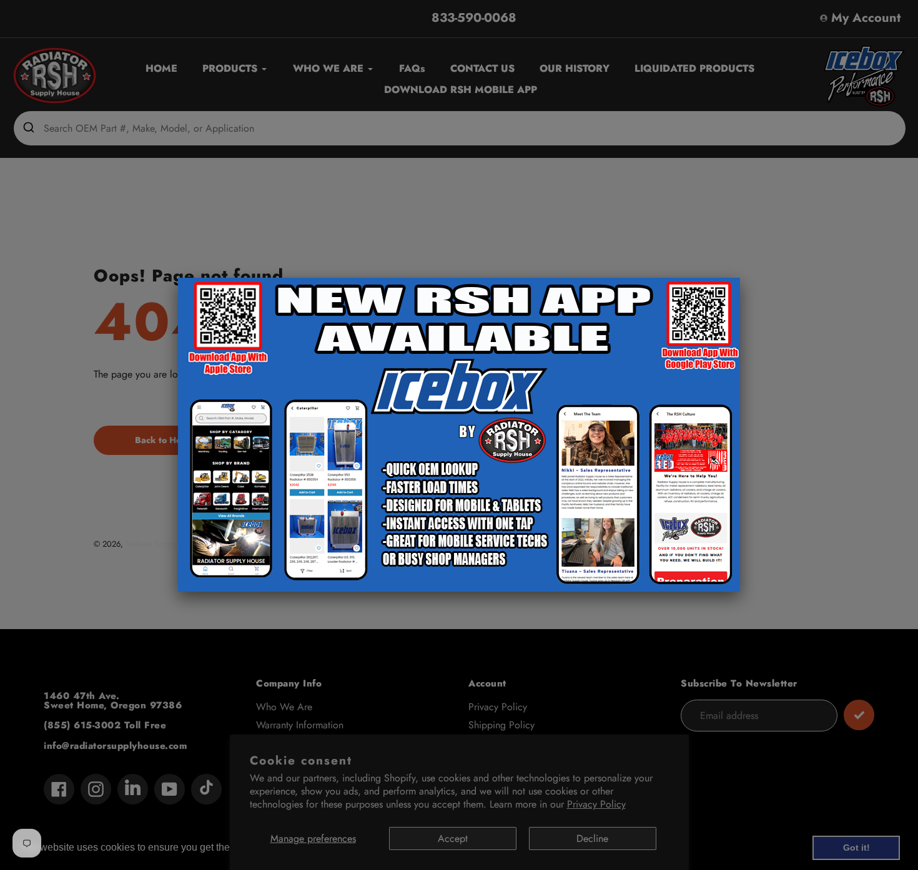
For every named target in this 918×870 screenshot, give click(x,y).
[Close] (740, 277)
